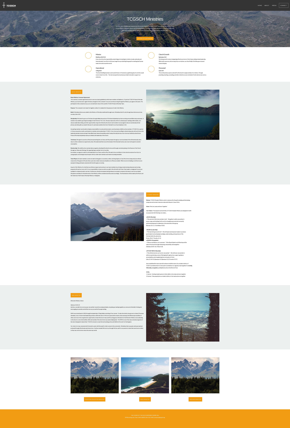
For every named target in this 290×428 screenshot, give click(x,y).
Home (260, 5)
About (267, 5)
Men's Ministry (145, 399)
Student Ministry (153, 194)
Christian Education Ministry (94, 399)
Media (274, 5)
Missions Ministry (195, 399)
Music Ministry (76, 92)
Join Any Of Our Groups (145, 38)
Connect (283, 5)
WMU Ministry (76, 295)
